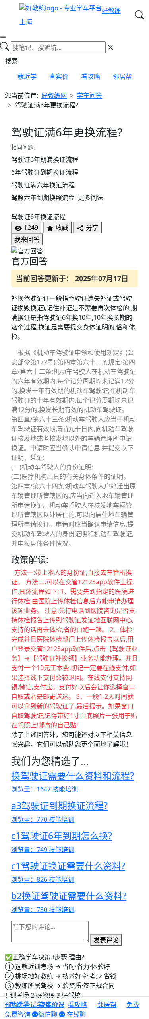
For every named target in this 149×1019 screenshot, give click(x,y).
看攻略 (90, 76)
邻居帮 (122, 76)
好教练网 (54, 95)
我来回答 (27, 239)
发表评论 (106, 939)
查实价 (58, 76)
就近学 (27, 76)
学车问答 (89, 95)
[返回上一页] (3, 37)
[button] (132, 1008)
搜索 (11, 60)
